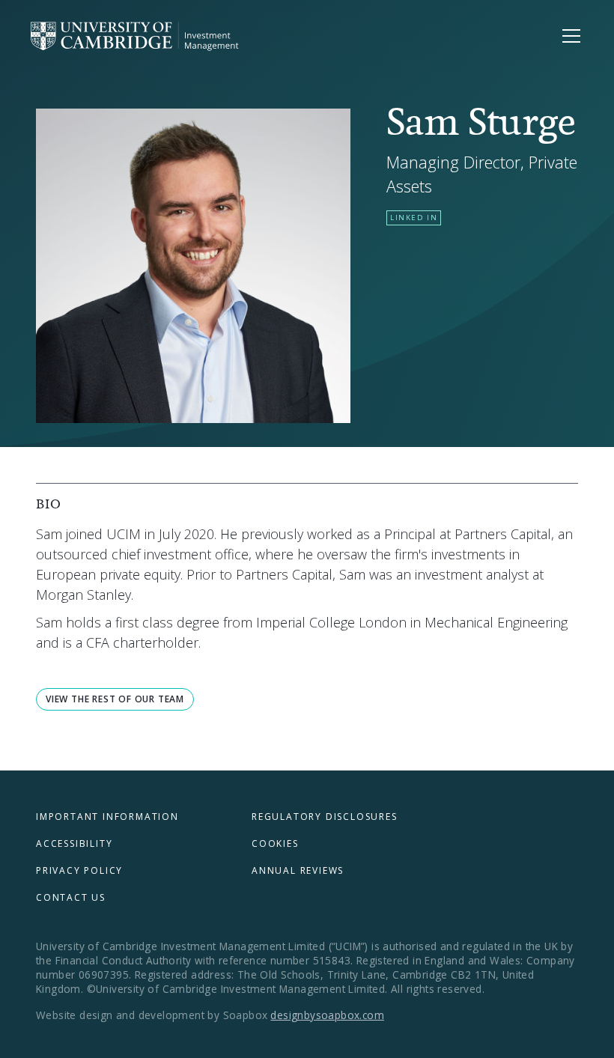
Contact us (71, 897)
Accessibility (74, 843)
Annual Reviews (298, 870)
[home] (136, 36)
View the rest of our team (115, 699)
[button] (568, 36)
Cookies (275, 843)
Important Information (107, 816)
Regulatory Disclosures (325, 816)
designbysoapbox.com (327, 1015)
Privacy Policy (79, 870)
